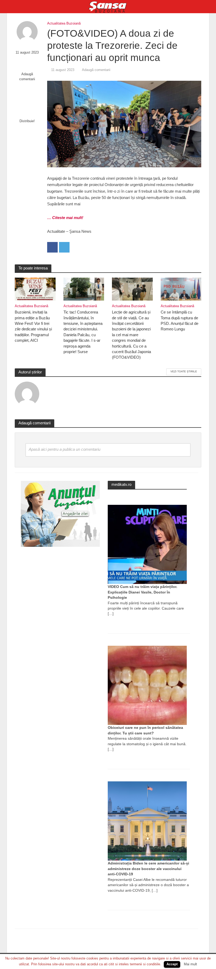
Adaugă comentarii (27, 76)
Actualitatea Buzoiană (64, 23)
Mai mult (190, 964)
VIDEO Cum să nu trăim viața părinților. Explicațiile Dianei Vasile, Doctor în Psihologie (142, 592)
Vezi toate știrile (183, 371)
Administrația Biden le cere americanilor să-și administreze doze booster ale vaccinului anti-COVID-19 (148, 868)
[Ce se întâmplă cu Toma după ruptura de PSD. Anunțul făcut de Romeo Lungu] (181, 289)
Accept (172, 964)
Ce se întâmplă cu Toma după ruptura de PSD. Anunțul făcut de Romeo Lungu (179, 320)
